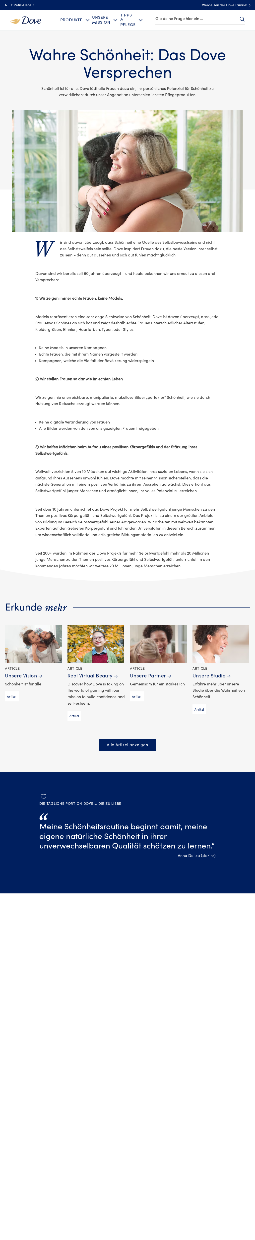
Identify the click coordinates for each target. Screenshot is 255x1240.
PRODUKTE (71, 20)
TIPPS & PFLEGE (128, 20)
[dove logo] (25, 19)
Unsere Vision (21, 676)
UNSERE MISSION (101, 19)
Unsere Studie (208, 676)
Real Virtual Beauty (90, 676)
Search (242, 19)
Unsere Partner (148, 676)
